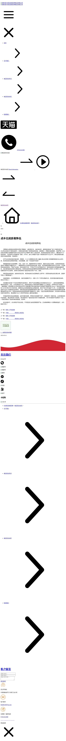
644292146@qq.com (6, 704)
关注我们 (6, 354)
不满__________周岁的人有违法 (15, 312)
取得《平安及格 (10, 309)
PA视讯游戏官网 (25, 223)
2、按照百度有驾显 (6, 332)
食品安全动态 (4, 205)
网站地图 (17, 720)
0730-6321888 (21, 150)
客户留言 (6, 669)
